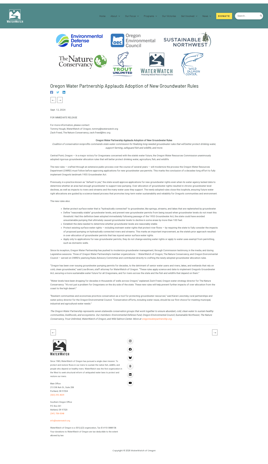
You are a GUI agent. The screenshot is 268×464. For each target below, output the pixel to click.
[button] (118, 15)
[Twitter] (57, 92)
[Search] (261, 16)
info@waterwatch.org (60, 420)
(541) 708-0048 (57, 413)
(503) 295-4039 (57, 395)
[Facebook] (51, 92)
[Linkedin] (64, 92)
